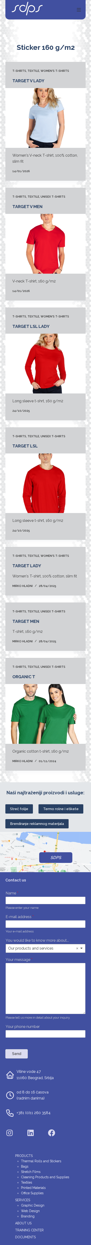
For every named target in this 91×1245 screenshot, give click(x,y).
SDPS (55, 857)
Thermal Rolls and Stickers (41, 1161)
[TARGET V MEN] (45, 243)
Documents (25, 1237)
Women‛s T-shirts (55, 71)
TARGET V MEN (27, 206)
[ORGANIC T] (45, 714)
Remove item (77, 948)
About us (23, 1223)
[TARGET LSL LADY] (45, 363)
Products (24, 1156)
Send (16, 1054)
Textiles (26, 1182)
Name (12, 893)
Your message (19, 959)
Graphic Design (32, 1205)
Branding (28, 1216)
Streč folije (19, 809)
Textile (33, 71)
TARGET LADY (26, 565)
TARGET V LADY (28, 80)
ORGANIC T (23, 676)
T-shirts (19, 71)
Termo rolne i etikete (61, 809)
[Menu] (79, 10)
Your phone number (23, 1026)
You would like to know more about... (37, 940)
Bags (24, 1166)
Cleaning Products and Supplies (45, 1177)
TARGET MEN (25, 621)
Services (22, 1200)
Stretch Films (31, 1172)
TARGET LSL (25, 446)
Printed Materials (33, 1188)
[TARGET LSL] (45, 483)
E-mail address (20, 917)
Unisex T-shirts (53, 196)
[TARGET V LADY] (45, 118)
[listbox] (45, 948)
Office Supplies (32, 1193)
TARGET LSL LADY (30, 326)
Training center (29, 1230)
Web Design (30, 1211)
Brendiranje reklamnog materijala (37, 824)
